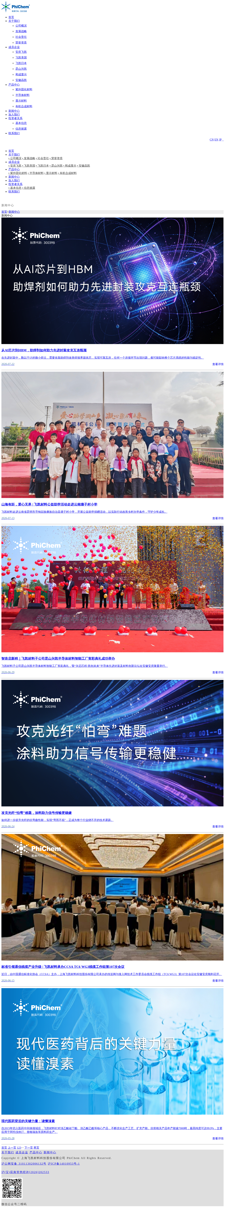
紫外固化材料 (23, 89)
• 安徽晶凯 (83, 165)
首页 (11, 17)
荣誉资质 (21, 42)
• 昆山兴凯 (56, 165)
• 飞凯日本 (42, 165)
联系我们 (14, 133)
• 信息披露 (28, 187)
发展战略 (21, 31)
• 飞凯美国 (28, 165)
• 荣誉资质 (56, 158)
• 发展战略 (28, 158)
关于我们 (14, 20)
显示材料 (21, 100)
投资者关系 (15, 118)
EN (216, 139)
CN (212, 139)
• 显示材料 (50, 173)
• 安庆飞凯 (14, 165)
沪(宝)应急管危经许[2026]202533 (25, 1172)
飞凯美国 (21, 57)
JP (220, 139)
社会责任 (21, 36)
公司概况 (21, 25)
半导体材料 (22, 95)
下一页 (28, 1147)
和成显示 (21, 74)
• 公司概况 (14, 158)
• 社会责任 (42, 158)
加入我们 (14, 114)
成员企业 (14, 47)
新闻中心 (14, 110)
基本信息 (21, 123)
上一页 (12, 1147)
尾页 (36, 1147)
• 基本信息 (14, 187)
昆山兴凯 (21, 68)
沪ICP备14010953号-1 (64, 1163)
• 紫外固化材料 (17, 173)
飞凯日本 (21, 63)
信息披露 (21, 128)
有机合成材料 (23, 106)
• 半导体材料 (36, 173)
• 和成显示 (69, 165)
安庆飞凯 (21, 51)
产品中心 (14, 84)
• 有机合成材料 (67, 173)
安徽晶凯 (21, 80)
